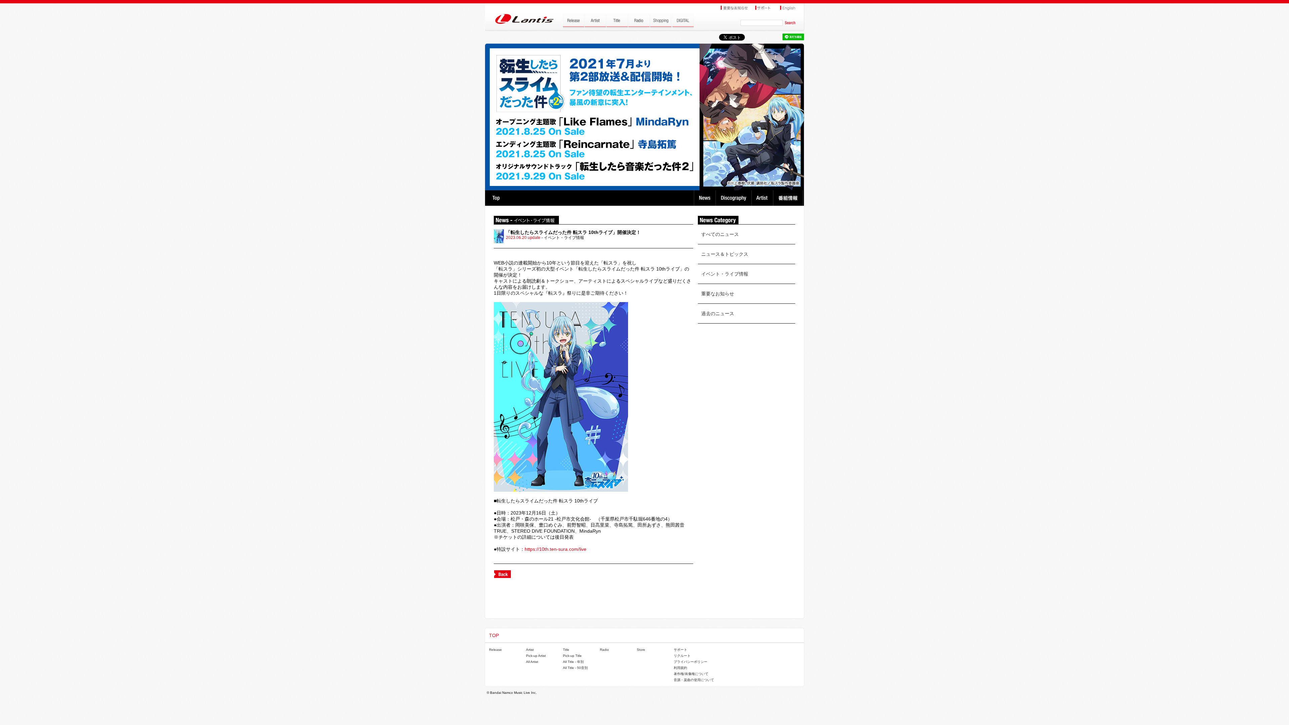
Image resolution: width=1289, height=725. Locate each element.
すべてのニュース (720, 234)
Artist (763, 198)
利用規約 (680, 668)
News (704, 198)
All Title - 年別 (573, 662)
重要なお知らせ (717, 293)
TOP (496, 198)
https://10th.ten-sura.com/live (555, 549)
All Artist (532, 662)
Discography (734, 198)
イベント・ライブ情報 (724, 274)
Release (495, 649)
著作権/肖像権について (691, 674)
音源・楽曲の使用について (694, 680)
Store (641, 649)
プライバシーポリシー (690, 662)
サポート (680, 649)
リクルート (682, 656)
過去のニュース (717, 313)
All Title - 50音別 (575, 668)
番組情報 (789, 198)
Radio (604, 649)
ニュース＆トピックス (724, 254)
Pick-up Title (572, 656)
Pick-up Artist (536, 656)
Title (566, 649)
